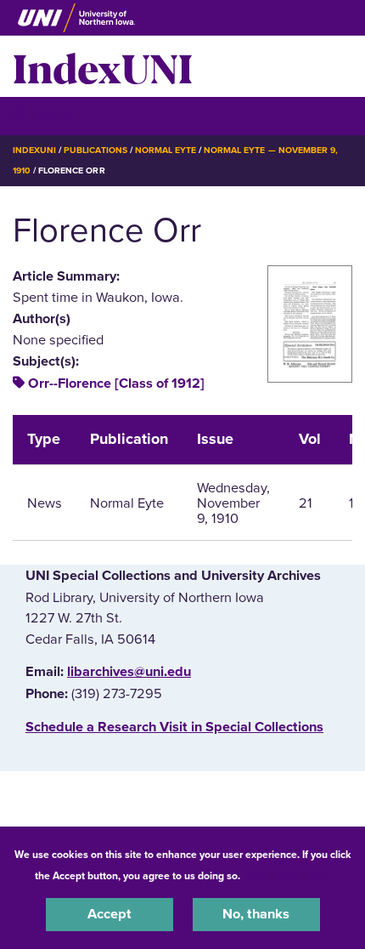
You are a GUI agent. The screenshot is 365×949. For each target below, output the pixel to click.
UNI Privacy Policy (287, 876)
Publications (95, 150)
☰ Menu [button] (43, 115)
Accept (109, 914)
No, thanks (255, 914)
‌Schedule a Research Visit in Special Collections (174, 727)
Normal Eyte (165, 150)
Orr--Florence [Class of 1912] (116, 383)
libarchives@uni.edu (129, 671)
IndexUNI (103, 66)
